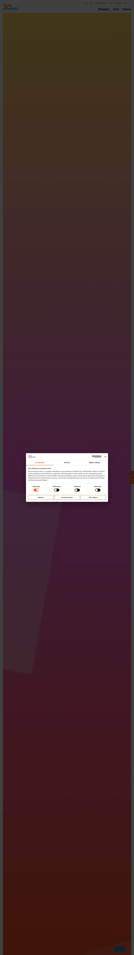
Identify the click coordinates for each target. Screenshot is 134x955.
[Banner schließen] (105, 456)
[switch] (56, 490)
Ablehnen (41, 497)
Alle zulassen (93, 497)
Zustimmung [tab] (39, 462)
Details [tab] (67, 462)
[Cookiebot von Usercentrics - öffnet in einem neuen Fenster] (93, 456)
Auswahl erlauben (67, 497)
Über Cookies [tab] (94, 462)
